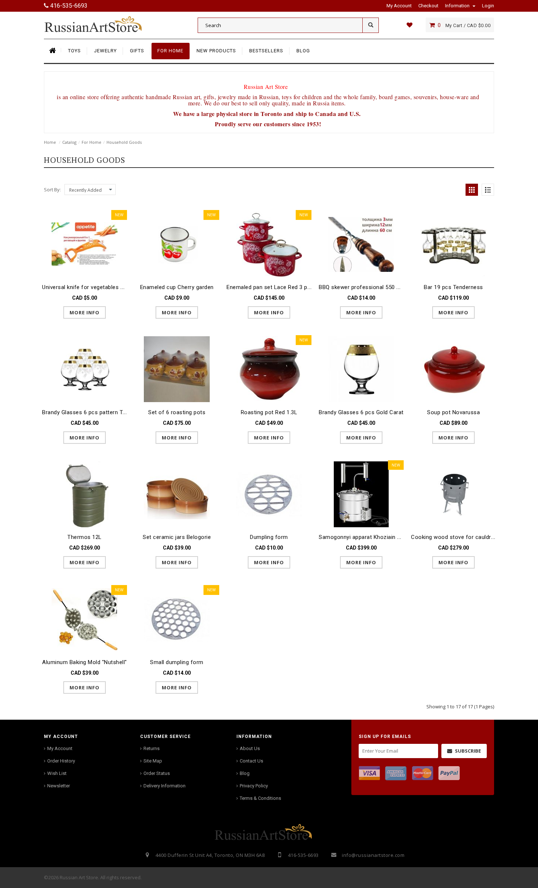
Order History (61, 761)
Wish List (57, 773)
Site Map (152, 761)
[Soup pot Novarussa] (453, 369)
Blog (245, 773)
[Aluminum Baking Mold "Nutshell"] (84, 619)
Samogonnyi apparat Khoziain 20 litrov (368, 537)
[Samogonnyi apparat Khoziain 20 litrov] (361, 494)
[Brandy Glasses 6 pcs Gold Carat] (361, 369)
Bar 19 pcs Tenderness (453, 287)
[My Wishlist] (409, 25)
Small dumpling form (176, 662)
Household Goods (124, 142)
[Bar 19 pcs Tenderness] (453, 244)
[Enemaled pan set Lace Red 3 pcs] (269, 244)
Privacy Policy (254, 785)
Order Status (156, 773)
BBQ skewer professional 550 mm (362, 287)
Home (50, 142)
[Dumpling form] (269, 494)
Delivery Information (164, 785)
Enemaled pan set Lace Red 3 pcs (270, 287)
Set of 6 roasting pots (176, 412)
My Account (59, 748)
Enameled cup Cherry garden (177, 287)
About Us (250, 748)
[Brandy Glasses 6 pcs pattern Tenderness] (84, 369)
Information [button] (458, 5)
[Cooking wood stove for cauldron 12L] (453, 494)
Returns (151, 748)
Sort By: (52, 189)
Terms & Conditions (260, 798)
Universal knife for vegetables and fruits (93, 287)
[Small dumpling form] (176, 619)
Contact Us (251, 761)
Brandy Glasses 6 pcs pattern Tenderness (96, 412)
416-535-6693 (68, 5)
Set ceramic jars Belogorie (177, 537)
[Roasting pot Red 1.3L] (269, 369)
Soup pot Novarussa (453, 412)
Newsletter (58, 785)
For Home (91, 142)
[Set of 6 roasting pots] (176, 369)
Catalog (69, 142)
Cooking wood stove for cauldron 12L (460, 537)
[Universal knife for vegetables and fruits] (84, 244)
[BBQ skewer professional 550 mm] (361, 244)
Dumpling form (269, 537)
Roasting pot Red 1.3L (269, 412)
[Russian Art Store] (99, 23)
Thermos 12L (84, 537)
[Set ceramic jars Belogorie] (176, 494)
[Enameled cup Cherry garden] (176, 244)
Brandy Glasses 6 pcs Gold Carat (361, 412)
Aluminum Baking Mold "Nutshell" (84, 662)
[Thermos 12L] (84, 494)
